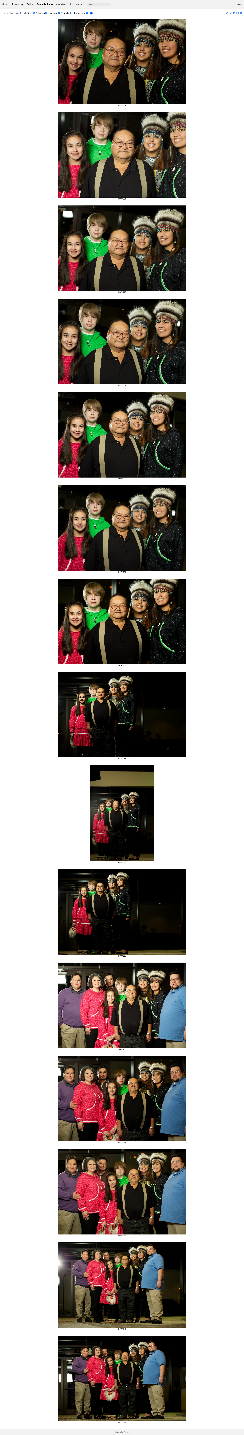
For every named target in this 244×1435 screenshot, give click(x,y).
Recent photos (77, 4)
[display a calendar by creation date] (240, 12)
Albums (5, 4)
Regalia (41, 12)
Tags (12, 12)
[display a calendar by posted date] (237, 12)
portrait (53, 12)
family (66, 12)
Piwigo (126, 1432)
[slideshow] (234, 12)
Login (239, 4)
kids (17, 12)
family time (79, 12)
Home (5, 12)
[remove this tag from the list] (20, 12)
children (28, 12)
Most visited (61, 4)
